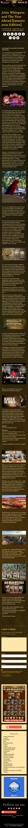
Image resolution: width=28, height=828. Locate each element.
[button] (4, 34)
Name (3, 653)
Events (5, 744)
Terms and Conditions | (9, 815)
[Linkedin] (11, 808)
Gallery (5, 746)
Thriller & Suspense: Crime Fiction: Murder (14, 768)
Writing (5, 772)
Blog (15, 30)
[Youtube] (17, 808)
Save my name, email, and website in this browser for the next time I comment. (11, 672)
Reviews (5, 762)
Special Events (7, 765)
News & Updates (8, 757)
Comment (4, 636)
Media (5, 752)
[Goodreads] (19, 808)
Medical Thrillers (8, 755)
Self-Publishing (8, 764)
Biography (6, 739)
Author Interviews (8, 736)
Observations (7, 760)
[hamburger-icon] (14, 5)
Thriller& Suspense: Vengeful (12, 770)
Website (3, 664)
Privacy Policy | (21, 815)
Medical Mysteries (8, 754)
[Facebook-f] (9, 808)
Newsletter (20, 30)
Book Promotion (8, 743)
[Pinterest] (14, 808)
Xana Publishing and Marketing (16, 825)
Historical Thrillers (9, 749)
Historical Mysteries (9, 747)
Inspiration (6, 751)
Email (3, 659)
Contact (14, 817)
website (15, 602)
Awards (5, 738)
